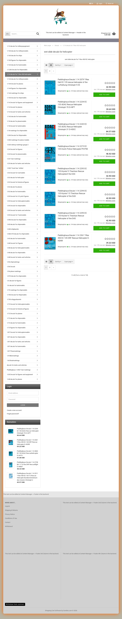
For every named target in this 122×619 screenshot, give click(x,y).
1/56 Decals (11, 266)
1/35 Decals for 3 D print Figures (18, 196)
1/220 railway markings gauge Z (17, 145)
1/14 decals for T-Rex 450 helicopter (19, 74)
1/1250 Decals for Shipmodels (17, 70)
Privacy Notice (10, 514)
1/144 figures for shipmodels (16, 88)
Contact (7, 522)
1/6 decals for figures (14, 281)
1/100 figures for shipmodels (16, 60)
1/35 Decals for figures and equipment (20, 374)
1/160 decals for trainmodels (16, 116)
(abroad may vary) (82, 91)
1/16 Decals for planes (14, 107)
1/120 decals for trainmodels (16, 65)
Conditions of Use (11, 518)
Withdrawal (9, 526)
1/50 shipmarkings (13, 262)
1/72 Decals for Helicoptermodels (18, 304)
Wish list (110, 3)
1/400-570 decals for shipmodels (18, 234)
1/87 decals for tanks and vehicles (18, 342)
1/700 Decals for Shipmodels (17, 295)
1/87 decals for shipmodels (16, 337)
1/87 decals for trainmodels (16, 346)
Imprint (7, 506)
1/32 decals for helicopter (15, 177)
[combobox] (58, 65)
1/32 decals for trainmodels (16, 191)
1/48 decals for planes (14, 379)
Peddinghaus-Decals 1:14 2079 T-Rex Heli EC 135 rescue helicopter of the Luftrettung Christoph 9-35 (73, 82)
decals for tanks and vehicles (17, 365)
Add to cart (104, 94)
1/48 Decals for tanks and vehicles (18, 257)
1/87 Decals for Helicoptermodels (18, 332)
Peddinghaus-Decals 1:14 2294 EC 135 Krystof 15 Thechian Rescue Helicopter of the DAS (72, 193)
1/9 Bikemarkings (13, 356)
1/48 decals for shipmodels (16, 252)
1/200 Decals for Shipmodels (17, 135)
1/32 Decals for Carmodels (16, 173)
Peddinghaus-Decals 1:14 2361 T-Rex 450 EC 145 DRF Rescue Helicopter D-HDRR (73, 238)
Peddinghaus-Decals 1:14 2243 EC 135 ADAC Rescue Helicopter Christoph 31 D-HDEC (72, 127)
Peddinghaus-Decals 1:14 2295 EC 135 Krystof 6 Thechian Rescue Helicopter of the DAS (72, 216)
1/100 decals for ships (14, 55)
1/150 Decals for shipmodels (16, 98)
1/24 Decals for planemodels (16, 154)
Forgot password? (13, 414)
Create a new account (14, 410)
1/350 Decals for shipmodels (16, 220)
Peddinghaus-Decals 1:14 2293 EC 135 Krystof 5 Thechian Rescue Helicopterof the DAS (72, 171)
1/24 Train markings (13, 159)
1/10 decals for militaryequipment (18, 46)
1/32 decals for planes (14, 187)
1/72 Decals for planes (14, 313)
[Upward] (115, 615)
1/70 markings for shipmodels (17, 290)
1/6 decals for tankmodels (16, 285)
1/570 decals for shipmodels (16, 276)
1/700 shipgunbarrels (14, 299)
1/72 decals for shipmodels (16, 318)
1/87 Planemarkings (13, 351)
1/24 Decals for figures (14, 149)
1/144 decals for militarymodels (17, 79)
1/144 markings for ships (15, 93)
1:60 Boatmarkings (13, 360)
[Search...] (37, 34)
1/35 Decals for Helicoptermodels (18, 201)
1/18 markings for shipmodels (17, 130)
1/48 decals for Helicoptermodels (18, 248)
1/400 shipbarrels (13, 229)
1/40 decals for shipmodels (16, 224)
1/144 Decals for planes (15, 84)
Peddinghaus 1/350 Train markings (18, 370)
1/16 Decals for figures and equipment (20, 102)
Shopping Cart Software (53, 610)
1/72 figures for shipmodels (16, 328)
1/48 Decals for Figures (15, 243)
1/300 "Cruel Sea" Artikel (15, 168)
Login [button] (100, 3)
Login (22, 405)
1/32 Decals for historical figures (18, 182)
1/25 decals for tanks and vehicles (18, 163)
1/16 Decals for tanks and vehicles (18, 112)
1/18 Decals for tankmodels (16, 126)
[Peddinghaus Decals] (61, 17)
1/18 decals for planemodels (16, 121)
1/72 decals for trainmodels (16, 323)
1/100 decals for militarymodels (17, 51)
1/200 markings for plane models (18, 140)
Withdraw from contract (15, 604)
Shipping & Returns (11, 510)
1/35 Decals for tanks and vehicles (18, 210)
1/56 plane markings (14, 271)
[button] (91, 3)
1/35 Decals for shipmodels (16, 206)
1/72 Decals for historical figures (18, 309)
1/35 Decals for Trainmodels (16, 215)
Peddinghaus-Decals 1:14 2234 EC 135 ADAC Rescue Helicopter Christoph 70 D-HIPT (72, 104)
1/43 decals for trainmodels (16, 238)
